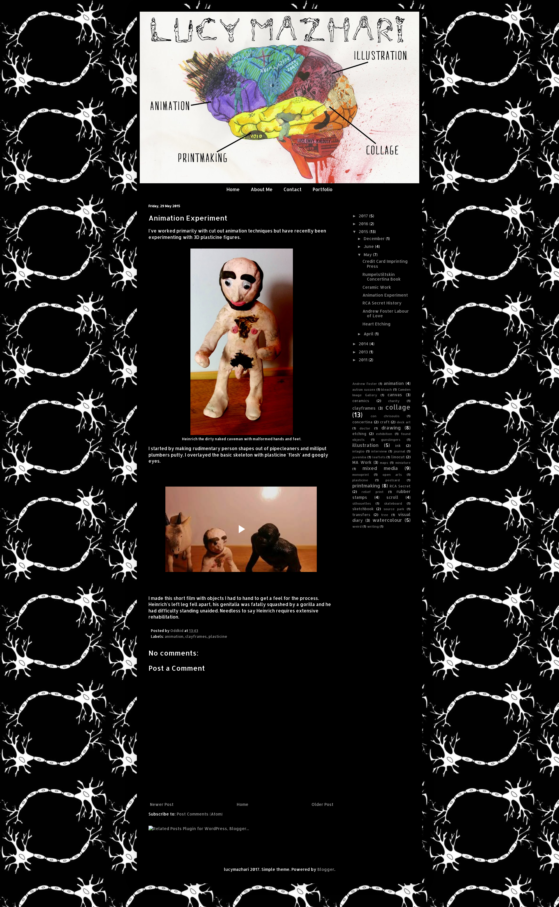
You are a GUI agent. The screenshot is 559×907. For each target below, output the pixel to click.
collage (398, 407)
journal (399, 451)
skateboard (393, 503)
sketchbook (363, 508)
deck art (404, 422)
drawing (391, 428)
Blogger (325, 869)
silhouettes (361, 503)
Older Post (322, 804)
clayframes (196, 636)
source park (393, 509)
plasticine (217, 636)
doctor (365, 428)
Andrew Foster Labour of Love (385, 313)
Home (233, 189)
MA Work (362, 462)
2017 (364, 215)
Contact (293, 189)
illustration (365, 445)
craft (385, 422)
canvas (395, 394)
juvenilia (359, 457)
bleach (386, 389)
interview (379, 451)
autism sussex (363, 389)
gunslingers (390, 439)
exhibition (384, 434)
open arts (392, 474)
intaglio (358, 451)
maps (384, 462)
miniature (403, 462)
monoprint (360, 474)
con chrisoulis (385, 416)
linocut (398, 457)
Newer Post (162, 804)
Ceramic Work (376, 287)
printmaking (366, 485)
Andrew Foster (364, 383)
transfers (361, 514)
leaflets (378, 457)
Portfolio (322, 189)
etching (359, 433)
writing (373, 526)
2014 (364, 343)
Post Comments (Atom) (200, 813)
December (375, 238)
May (368, 254)
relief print (372, 491)
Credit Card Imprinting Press (385, 264)
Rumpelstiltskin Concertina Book (381, 277)
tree (384, 515)
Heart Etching (376, 323)
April (369, 333)
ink (398, 445)
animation (174, 636)
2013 (364, 351)
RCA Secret (400, 486)
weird (357, 526)
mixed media (380, 468)
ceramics (360, 400)
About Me (262, 189)
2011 (364, 359)
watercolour (387, 520)
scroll (392, 497)
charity (393, 401)
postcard (392, 480)
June (369, 246)
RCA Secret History (381, 302)
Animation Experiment (385, 295)
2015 (364, 231)
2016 (364, 223)
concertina (362, 422)
